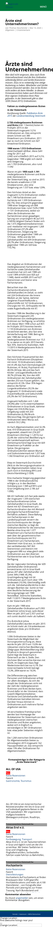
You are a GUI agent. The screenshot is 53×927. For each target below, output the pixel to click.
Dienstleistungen (14, 874)
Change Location (8, 925)
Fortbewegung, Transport (19, 839)
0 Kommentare (23, 30)
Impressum (22, 914)
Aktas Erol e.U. (15, 827)
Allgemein (9, 30)
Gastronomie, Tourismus (18, 780)
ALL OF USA (13, 769)
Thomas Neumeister (18, 28)
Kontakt (15, 914)
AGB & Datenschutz (34, 914)
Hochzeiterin (14, 865)
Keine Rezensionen (15, 775)
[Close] (1, 923)
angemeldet (22, 897)
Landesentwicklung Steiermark (30, 115)
